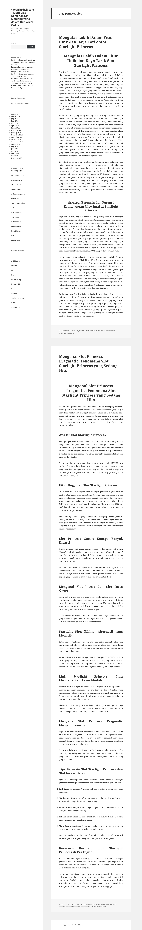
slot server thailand (18, 203)
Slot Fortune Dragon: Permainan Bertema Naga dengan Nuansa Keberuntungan (22, 78)
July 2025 (14, 146)
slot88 (13, 303)
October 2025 (16, 139)
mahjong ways (16, 171)
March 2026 (15, 128)
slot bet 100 (15, 240)
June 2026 (14, 121)
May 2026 (14, 123)
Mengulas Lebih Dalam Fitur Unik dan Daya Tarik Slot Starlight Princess (86, 42)
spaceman (15, 217)
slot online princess (73, 907)
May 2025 (14, 151)
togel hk (14, 266)
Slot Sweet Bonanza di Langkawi (23, 74)
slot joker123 (16, 226)
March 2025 (15, 156)
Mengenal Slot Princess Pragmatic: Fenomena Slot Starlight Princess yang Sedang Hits (88, 363)
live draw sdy (16, 279)
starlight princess (17, 298)
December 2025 (17, 135)
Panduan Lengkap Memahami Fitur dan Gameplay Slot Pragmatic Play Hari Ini (22, 69)
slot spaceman (16, 208)
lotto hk (14, 275)
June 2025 (14, 149)
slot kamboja (16, 189)
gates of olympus (17, 175)
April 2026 (15, 126)
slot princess (110, 331)
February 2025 (16, 158)
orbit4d (14, 293)
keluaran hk (15, 284)
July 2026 (14, 119)
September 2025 (17, 142)
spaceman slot (16, 212)
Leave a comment (67, 333)
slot (12, 236)
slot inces (93, 72)
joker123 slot (16, 231)
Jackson (81, 331)
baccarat (14, 289)
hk (12, 270)
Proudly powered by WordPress (71, 925)
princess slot (100, 331)
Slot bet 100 (15, 307)
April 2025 (15, 153)
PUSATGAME (16, 198)
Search (13, 43)
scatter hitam (16, 185)
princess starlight (99, 904)
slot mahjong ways (18, 194)
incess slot (91, 331)
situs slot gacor (16, 180)
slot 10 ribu (15, 261)
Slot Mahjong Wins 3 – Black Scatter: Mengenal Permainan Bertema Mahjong (22, 85)
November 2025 (17, 137)
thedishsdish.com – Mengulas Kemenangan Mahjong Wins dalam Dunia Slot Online (22, 17)
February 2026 (16, 130)
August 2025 (15, 144)
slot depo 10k (16, 222)
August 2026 (15, 116)
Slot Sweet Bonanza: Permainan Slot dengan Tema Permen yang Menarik (23, 62)
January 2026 (16, 133)
